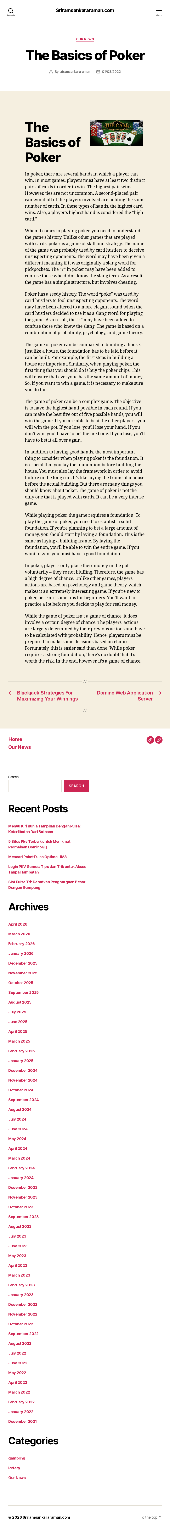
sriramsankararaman (75, 71)
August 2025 (20, 1002)
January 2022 (20, 1412)
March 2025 (19, 1041)
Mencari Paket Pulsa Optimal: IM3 (37, 857)
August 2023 (20, 1226)
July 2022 (17, 1353)
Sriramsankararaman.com (85, 10)
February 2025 (21, 1051)
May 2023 (17, 1256)
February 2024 (21, 1168)
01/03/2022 (111, 71)
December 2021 (22, 1421)
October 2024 (20, 1090)
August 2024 (20, 1109)
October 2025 (20, 983)
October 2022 (20, 1324)
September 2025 (23, 992)
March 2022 (19, 1392)
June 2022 (17, 1363)
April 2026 (17, 924)
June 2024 (18, 1129)
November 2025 (23, 973)
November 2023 (23, 1197)
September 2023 (23, 1217)
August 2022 (19, 1343)
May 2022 (17, 1373)
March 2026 (19, 934)
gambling (16, 1458)
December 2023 (23, 1187)
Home (15, 739)
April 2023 (17, 1265)
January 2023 (21, 1295)
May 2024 (17, 1139)
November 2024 (23, 1080)
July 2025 (17, 1012)
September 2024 (23, 1100)
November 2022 (22, 1314)
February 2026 (21, 944)
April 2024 (17, 1148)
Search (13, 777)
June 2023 (18, 1246)
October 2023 (20, 1207)
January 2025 (21, 1061)
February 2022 (21, 1402)
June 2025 (18, 1022)
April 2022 (17, 1382)
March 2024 (19, 1158)
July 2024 (17, 1119)
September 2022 (23, 1334)
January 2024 (21, 1178)
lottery (14, 1468)
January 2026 (21, 953)
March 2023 (19, 1275)
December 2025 (23, 963)
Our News (85, 39)
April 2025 (17, 1031)
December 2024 (23, 1070)
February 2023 (21, 1285)
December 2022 (22, 1304)
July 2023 (17, 1236)
